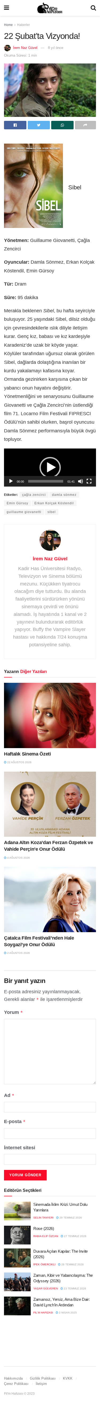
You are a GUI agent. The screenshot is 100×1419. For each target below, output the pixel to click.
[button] (50, 467)
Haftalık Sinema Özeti (27, 754)
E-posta (15, 1121)
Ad (9, 1095)
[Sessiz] (80, 481)
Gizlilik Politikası (43, 1378)
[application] (50, 467)
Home (8, 25)
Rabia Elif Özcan (45, 1236)
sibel (51, 512)
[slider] (45, 481)
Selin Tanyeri (43, 1217)
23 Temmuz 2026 (74, 1288)
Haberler (23, 25)
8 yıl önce (55, 48)
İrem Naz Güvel (25, 48)
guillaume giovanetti (24, 512)
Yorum (13, 1012)
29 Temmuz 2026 (70, 1217)
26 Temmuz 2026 (72, 1264)
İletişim (41, 1384)
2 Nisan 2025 (67, 1312)
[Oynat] (11, 481)
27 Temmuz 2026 (74, 1236)
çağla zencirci (34, 495)
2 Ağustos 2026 (18, 952)
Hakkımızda (13, 1378)
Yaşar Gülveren (45, 1288)
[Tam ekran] (89, 481)
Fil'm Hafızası (43, 1312)
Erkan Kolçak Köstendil (54, 503)
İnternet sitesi (19, 1147)
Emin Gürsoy (17, 503)
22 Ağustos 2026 (18, 762)
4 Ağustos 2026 (18, 857)
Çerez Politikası (16, 1384)
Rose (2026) (43, 1228)
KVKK (68, 1378)
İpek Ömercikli (44, 1264)
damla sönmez (64, 495)
